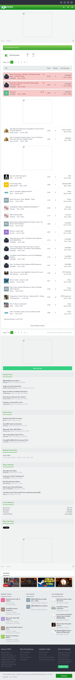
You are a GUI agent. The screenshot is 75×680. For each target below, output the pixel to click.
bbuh (4, 420)
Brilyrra (5, 494)
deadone (12, 282)
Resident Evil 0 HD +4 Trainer (12, 418)
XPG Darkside (14, 274)
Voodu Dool (6, 431)
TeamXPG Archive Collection (12, 424)
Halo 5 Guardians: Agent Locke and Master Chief (25, 311)
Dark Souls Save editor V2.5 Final (64, 600)
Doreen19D (6, 398)
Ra (28, 600)
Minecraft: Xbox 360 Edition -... (13, 429)
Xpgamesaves (5, 652)
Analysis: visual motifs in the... (13, 402)
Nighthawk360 (14, 185)
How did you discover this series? (14, 397)
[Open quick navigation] (73, 40)
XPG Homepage (25, 652)
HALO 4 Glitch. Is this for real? (19, 280)
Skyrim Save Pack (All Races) (12, 487)
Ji (6, 93)
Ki (2, 636)
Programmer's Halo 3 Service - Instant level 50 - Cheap (27, 296)
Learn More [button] (13, 677)
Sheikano (6, 472)
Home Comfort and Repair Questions (15, 391)
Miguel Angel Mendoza (10, 388)
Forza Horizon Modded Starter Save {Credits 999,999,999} (64, 616)
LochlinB (5, 442)
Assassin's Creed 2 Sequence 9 (13, 476)
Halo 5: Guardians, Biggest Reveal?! (21, 191)
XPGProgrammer (14, 298)
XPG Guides (43, 655)
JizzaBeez (13, 94)
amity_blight (6, 455)
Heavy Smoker (14, 132)
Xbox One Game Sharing (46, 657)
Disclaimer (13, 92)
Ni (6, 184)
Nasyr (11, 193)
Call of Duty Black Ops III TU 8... (13, 434)
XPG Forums (24, 655)
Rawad (5, 382)
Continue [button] (64, 676)
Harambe (12, 209)
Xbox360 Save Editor (10, 471)
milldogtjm (68, 138)
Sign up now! (37, 368)
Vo (3, 618)
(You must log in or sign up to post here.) (59, 332)
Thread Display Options (37, 325)
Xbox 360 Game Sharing (46, 659)
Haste (11, 306)
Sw (3, 609)
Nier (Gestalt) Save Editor (11, 481)
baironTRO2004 (8, 489)
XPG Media (23, 659)
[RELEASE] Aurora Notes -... (12, 380)
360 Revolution (43, 652)
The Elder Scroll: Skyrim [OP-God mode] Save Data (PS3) (22, 492)
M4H (11, 178)
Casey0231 (6, 404)
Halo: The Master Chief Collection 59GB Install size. (26, 264)
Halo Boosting (14, 55)
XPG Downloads (25, 657)
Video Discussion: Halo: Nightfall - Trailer (22, 199)
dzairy (69, 280)
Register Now (63, 666)
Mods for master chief (16, 231)
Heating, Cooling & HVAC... (12, 636)
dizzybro (12, 233)
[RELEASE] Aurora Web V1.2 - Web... (39, 600)
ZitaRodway (6, 393)
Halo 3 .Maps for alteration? (18, 304)
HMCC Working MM (16, 214)
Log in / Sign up (64, 7)
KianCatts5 (9, 639)
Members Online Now (10, 450)
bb (3, 600)
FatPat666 (13, 78)
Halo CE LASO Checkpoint (18, 176)
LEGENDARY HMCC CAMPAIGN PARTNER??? (24, 207)
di (6, 232)
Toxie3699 (6, 478)
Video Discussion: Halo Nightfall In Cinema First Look (26, 272)
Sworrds (5, 425)
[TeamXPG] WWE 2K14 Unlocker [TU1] (15, 440)
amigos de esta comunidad (12, 386)
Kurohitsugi (6, 483)
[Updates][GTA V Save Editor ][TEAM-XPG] (64, 631)
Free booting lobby (15, 183)
